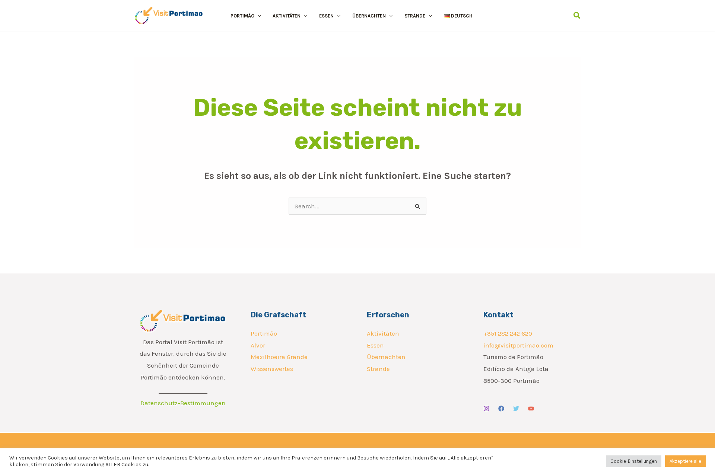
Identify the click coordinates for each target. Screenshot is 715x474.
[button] (257, 15)
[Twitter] (516, 408)
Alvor (258, 345)
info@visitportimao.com (518, 345)
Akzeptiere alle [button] (685, 461)
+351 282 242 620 (507, 333)
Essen (375, 345)
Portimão (264, 333)
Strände (378, 368)
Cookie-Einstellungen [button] (633, 461)
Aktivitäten (383, 333)
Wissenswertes (272, 368)
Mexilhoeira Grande (279, 357)
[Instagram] (486, 408)
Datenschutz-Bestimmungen (183, 403)
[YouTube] (531, 408)
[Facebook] (501, 408)
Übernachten (386, 357)
